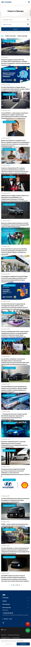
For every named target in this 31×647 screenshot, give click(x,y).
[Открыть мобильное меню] (29, 2)
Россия (4, 629)
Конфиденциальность (5, 637)
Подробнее (8, 644)
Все (2, 36)
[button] (3, 595)
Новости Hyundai (10, 36)
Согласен (23, 644)
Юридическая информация (13, 634)
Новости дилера (22, 36)
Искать (15, 29)
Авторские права (15, 637)
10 (17, 585)
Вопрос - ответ (8, 618)
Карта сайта (3, 634)
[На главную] (6, 2)
